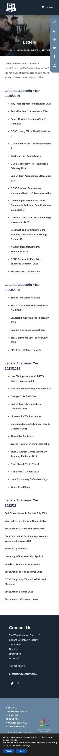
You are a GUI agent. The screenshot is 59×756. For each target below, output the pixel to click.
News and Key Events (27, 50)
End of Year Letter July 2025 (25, 298)
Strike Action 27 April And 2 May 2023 (24, 529)
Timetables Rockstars (22, 436)
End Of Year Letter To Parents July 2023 (26, 513)
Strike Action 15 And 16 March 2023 (23, 572)
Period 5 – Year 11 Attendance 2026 (29, 112)
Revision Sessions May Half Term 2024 (31, 389)
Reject (21, 751)
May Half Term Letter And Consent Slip (25, 521)
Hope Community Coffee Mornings (29, 479)
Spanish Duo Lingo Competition (28, 330)
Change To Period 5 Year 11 (25, 397)
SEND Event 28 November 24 (26, 350)
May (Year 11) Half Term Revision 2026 (31, 104)
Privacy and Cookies (19, 733)
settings (26, 745)
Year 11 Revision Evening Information (30, 444)
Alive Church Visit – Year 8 (25, 464)
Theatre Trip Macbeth (16, 549)
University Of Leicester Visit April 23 (24, 557)
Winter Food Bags (20, 487)
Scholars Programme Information (22, 564)
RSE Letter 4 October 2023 (25, 472)
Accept (8, 751)
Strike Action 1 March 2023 (19, 592)
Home (10, 50)
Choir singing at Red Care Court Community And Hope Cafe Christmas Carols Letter (31, 205)
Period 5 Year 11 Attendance (25, 272)
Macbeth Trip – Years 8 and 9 (26, 156)
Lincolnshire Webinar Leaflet (26, 417)
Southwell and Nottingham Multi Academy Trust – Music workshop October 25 (29, 235)
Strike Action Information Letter (21, 600)
